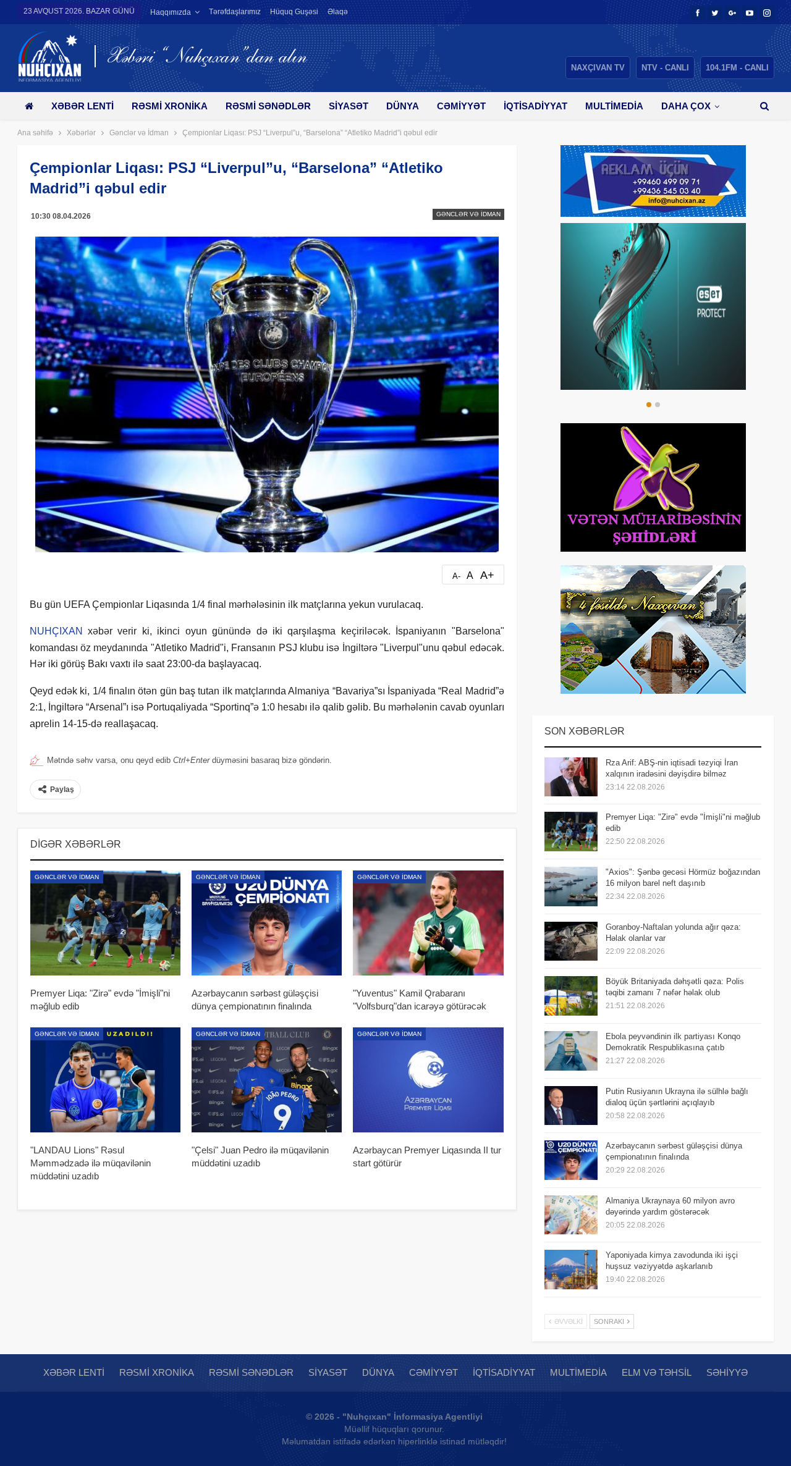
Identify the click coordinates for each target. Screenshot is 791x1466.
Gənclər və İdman (468, 214)
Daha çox (686, 106)
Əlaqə (338, 11)
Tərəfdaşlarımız (235, 11)
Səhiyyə (727, 1372)
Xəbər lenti (82, 106)
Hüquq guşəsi (294, 11)
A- (456, 576)
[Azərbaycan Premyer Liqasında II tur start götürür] (428, 1079)
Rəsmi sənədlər (268, 106)
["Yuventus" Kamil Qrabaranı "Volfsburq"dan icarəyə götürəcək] (428, 922)
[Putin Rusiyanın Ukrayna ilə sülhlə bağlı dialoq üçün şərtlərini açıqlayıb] (571, 1106)
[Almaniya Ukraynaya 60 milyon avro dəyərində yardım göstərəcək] (571, 1215)
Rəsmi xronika (170, 106)
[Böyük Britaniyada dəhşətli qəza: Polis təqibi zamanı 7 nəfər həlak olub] (571, 996)
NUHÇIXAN (56, 631)
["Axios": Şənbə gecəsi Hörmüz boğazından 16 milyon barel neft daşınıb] (571, 886)
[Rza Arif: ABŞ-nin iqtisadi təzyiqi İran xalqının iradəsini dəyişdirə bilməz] (571, 777)
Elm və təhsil (657, 1372)
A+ (487, 575)
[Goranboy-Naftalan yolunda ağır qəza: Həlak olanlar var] (571, 941)
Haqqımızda (170, 12)
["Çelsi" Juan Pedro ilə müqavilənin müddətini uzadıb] (267, 1079)
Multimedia (614, 106)
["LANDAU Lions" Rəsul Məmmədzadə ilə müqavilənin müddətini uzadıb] (105, 1079)
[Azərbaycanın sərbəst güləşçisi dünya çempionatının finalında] (267, 922)
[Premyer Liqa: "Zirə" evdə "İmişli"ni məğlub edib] (105, 922)
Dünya (402, 106)
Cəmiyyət (461, 106)
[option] (653, 306)
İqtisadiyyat (535, 106)
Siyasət (348, 106)
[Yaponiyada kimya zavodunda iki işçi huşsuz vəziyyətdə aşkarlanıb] (571, 1269)
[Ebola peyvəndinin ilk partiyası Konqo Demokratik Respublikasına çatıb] (571, 1051)
